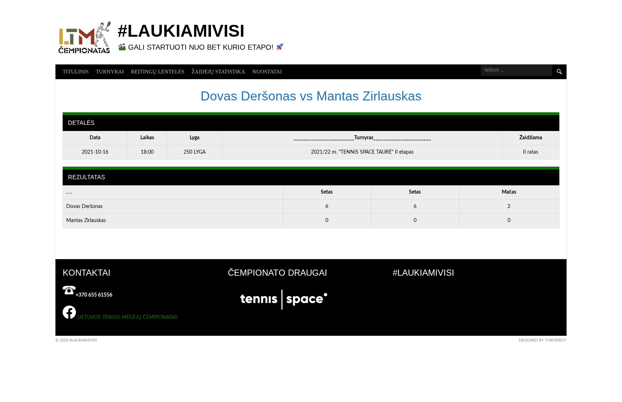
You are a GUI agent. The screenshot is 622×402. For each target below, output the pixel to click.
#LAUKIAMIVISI (181, 30)
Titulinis (76, 71)
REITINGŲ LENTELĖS (157, 71)
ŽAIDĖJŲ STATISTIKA (218, 71)
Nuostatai (267, 71)
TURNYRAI (110, 71)
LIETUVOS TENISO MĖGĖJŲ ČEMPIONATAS (127, 317)
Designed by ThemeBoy (543, 340)
